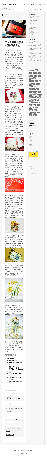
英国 (34, 105)
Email (16, 419)
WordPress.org (33, 173)
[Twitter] (4, 8)
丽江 (35, 76)
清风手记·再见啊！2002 (33, 30)
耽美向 (37, 102)
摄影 (34, 92)
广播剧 (31, 89)
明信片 (40, 94)
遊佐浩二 (30, 110)
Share (39, 4)
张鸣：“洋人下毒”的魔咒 (33, 41)
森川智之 (31, 97)
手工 (15, 390)
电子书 (31, 100)
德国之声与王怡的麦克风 (33, 42)
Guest (43, 4)
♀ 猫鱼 (30, 139)
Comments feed (33, 170)
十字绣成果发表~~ (13, 360)
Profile (28, 4)
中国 (31, 76)
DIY (8, 390)
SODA (39, 73)
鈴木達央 (30, 112)
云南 (39, 76)
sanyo (34, 73)
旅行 (30, 94)
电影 (37, 100)
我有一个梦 (31, 19)
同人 (33, 83)
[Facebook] (6, 8)
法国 (36, 97)
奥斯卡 (30, 86)
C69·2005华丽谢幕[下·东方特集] (35, 44)
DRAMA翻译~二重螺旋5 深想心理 (35, 56)
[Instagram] (9, 8)
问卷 (35, 112)
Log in (31, 166)
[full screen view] (37, 151)
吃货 (30, 83)
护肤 (30, 92)
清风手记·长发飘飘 (32, 27)
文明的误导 (31, 28)
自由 (30, 105)
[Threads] (12, 8)
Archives (24, 4)
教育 (39, 92)
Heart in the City (9, 4)
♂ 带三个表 (31, 145)
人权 (30, 78)
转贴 (35, 107)
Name (7, 419)
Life (36, 4)
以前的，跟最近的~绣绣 (15, 366)
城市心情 (37, 83)
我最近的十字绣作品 (14, 368)
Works (32, 4)
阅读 (38, 112)
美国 (31, 102)
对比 (35, 86)
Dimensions (31, 70)
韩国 (30, 115)
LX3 (30, 73)
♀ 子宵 (30, 143)
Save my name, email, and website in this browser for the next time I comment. (14, 430)
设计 (38, 105)
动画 (34, 78)
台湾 (40, 81)
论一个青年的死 (32, 31)
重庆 (35, 110)
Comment (8, 411)
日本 (35, 94)
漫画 (39, 97)
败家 (30, 107)
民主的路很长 (31, 25)
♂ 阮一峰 (30, 144)
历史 (36, 81)
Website (7, 424)
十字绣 (12, 390)
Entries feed (32, 168)
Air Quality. (32, 151)
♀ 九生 (30, 134)
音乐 (34, 115)
